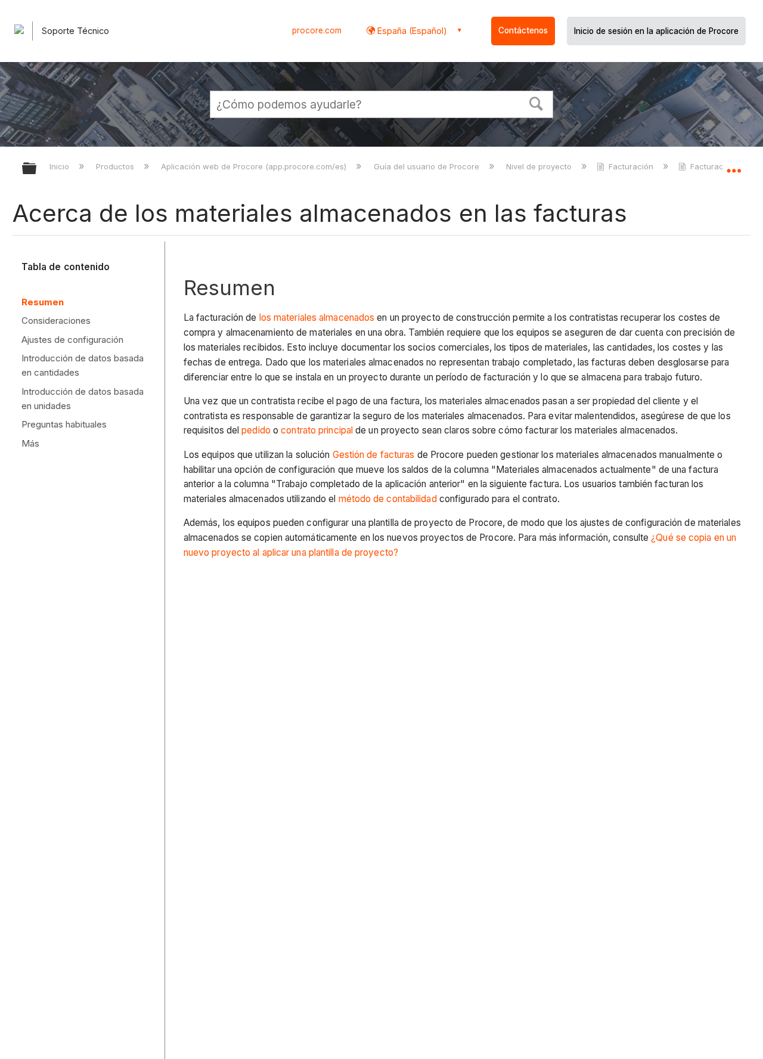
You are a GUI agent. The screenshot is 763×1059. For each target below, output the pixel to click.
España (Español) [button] (411, 31)
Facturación (631, 166)
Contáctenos (523, 30)
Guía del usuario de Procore (427, 166)
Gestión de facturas (374, 454)
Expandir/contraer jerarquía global (37, 169)
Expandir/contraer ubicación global (734, 165)
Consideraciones (56, 320)
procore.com (317, 30)
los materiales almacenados (317, 317)
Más (30, 443)
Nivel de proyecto (540, 166)
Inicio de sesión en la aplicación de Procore (656, 31)
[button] (536, 102)
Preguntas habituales (64, 424)
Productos (116, 166)
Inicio (60, 166)
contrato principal (317, 430)
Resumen (42, 302)
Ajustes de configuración (72, 339)
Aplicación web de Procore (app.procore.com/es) (255, 166)
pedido (256, 430)
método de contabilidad (388, 498)
